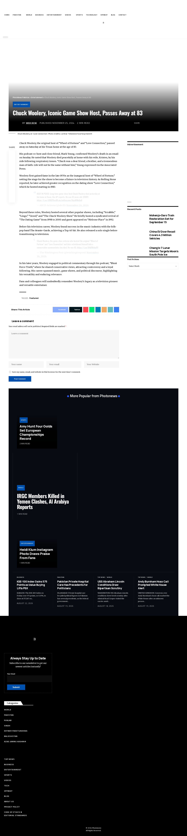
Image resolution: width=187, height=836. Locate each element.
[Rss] (103, 23)
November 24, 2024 (77, 205)
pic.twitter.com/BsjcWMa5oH (70, 200)
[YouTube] (91, 23)
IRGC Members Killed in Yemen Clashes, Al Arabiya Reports (43, 501)
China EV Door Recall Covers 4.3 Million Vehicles (162, 235)
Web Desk (31, 123)
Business (20, 577)
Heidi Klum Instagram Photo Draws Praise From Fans (36, 553)
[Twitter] (86, 23)
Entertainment (21, 104)
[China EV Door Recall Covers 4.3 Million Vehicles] (136, 235)
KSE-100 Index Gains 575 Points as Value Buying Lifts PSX (32, 585)
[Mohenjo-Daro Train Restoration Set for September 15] (136, 218)
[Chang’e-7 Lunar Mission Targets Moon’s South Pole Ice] (136, 251)
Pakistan (60, 577)
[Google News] (95, 23)
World (20, 488)
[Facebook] (82, 23)
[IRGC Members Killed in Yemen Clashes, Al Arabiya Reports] (45, 473)
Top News (101, 577)
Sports (23, 420)
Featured (33, 298)
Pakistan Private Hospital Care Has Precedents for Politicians (73, 585)
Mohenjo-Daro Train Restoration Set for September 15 (161, 219)
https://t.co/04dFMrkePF (87, 247)
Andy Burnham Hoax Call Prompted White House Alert (153, 585)
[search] (92, 31)
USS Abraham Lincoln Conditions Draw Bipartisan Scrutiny (111, 585)
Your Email (11, 674)
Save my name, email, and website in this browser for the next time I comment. (46, 372)
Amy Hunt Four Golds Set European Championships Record (36, 432)
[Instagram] (99, 23)
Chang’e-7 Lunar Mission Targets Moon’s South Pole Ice (163, 251)
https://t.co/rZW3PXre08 (47, 200)
